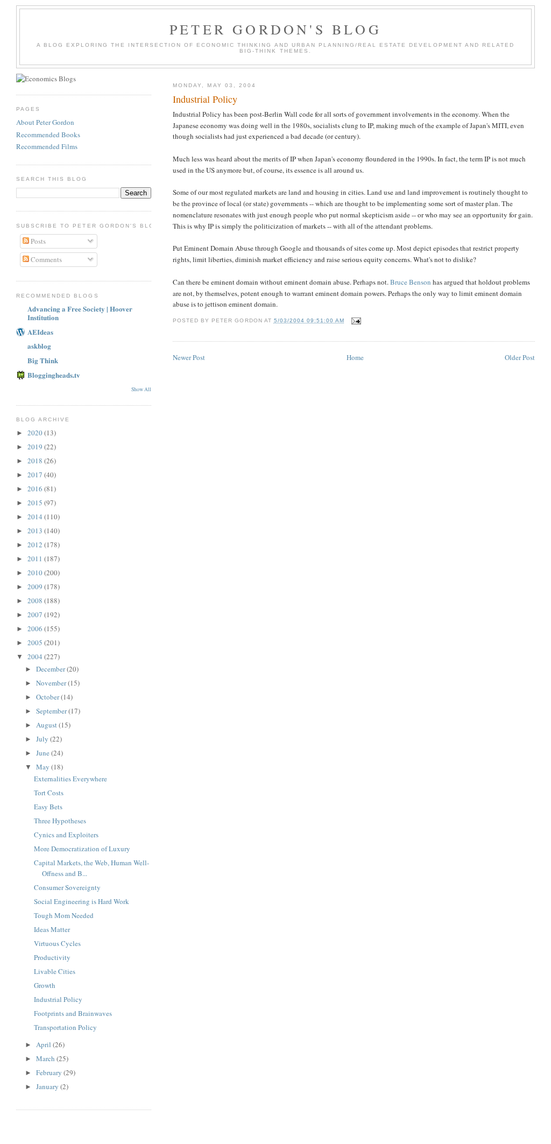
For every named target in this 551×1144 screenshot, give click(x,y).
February (49, 1072)
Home (355, 357)
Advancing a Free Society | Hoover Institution (79, 312)
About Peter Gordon (45, 122)
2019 (35, 446)
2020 (35, 432)
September (52, 711)
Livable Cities (54, 971)
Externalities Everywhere (70, 778)
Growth (44, 985)
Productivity (52, 957)
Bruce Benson (410, 282)
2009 (35, 586)
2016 (35, 488)
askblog (39, 346)
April (44, 1044)
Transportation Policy (65, 1027)
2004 (35, 656)
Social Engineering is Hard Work (81, 901)
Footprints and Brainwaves (73, 1013)
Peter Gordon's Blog (275, 29)
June (43, 753)
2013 (35, 530)
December (51, 669)
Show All (141, 389)
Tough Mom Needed (64, 915)
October (48, 697)
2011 (35, 558)
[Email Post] (356, 320)
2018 (35, 460)
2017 (35, 474)
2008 (35, 600)
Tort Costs (48, 792)
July (43, 739)
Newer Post (189, 357)
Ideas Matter (52, 929)
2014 (35, 516)
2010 (35, 572)
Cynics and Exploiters (66, 834)
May (43, 767)
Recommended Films (46, 146)
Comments (45, 259)
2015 (35, 502)
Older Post (520, 357)
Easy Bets (48, 806)
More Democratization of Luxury (82, 848)
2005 (35, 642)
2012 (35, 544)
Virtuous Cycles (57, 943)
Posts (37, 241)
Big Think (42, 360)
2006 (35, 628)
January (48, 1086)
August (47, 725)
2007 (35, 614)
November (52, 683)
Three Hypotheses (60, 820)
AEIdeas (40, 332)
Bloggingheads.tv (53, 375)
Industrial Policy (58, 999)
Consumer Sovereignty (67, 887)
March (46, 1058)
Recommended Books (48, 134)
